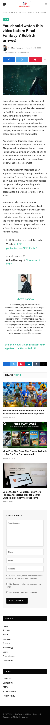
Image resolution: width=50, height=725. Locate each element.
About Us (7, 678)
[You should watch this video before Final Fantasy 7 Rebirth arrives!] (25, 80)
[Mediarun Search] (25, 4)
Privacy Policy (9, 696)
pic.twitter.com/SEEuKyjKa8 (21, 248)
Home (5, 626)
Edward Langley (17, 48)
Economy (7, 639)
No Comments (10, 53)
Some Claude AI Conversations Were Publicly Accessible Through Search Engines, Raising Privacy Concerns (22, 495)
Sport (5, 652)
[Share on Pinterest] (35, 59)
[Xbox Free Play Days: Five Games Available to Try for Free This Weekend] (25, 435)
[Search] (46, 4)
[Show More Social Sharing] (44, 59)
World (5, 635)
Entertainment (9, 656)
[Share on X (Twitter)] (22, 59)
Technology (8, 648)
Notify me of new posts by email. (23, 592)
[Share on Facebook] (9, 59)
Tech (6, 19)
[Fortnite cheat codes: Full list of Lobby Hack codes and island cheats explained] (25, 394)
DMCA (5, 687)
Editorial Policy (9, 691)
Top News (7, 630)
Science (6, 643)
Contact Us (8, 661)
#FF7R (18, 244)
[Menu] (4, 4)
